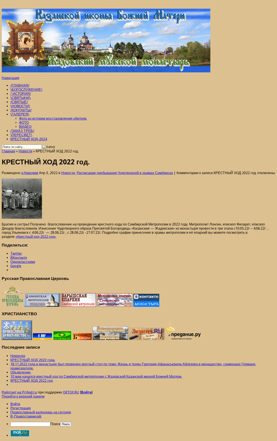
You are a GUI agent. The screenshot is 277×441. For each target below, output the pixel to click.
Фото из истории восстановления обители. (53, 118)
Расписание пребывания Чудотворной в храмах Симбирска (125, 173)
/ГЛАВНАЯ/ (19, 85)
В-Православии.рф (25, 416)
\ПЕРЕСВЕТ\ (21, 135)
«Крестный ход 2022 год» (36, 237)
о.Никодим (29, 173)
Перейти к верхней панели (23, 396)
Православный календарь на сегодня (40, 412)
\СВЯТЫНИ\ (20, 98)
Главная (8, 151)
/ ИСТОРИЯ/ (20, 94)
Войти (86, 392)
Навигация (10, 78)
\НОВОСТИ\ (20, 106)
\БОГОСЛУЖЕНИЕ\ (26, 90)
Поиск (55, 424)
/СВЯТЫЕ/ (19, 102)
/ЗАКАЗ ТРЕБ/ (22, 131)
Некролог (18, 356)
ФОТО (24, 123)
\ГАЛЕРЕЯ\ (19, 114)
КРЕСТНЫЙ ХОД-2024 (28, 139)
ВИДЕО (25, 127)
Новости (25, 151)
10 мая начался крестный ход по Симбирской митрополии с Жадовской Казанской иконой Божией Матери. (96, 376)
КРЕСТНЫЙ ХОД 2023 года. (32, 360)
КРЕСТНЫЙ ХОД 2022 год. (31, 381)
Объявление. (20, 372)
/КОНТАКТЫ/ (21, 110)
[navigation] (138, 414)
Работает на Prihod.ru (19, 392)
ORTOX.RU (71, 392)
